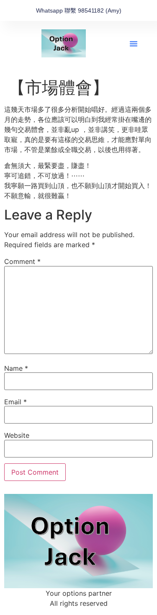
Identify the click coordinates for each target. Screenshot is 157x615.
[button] (133, 43)
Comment (22, 261)
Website (16, 435)
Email (15, 401)
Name (16, 368)
